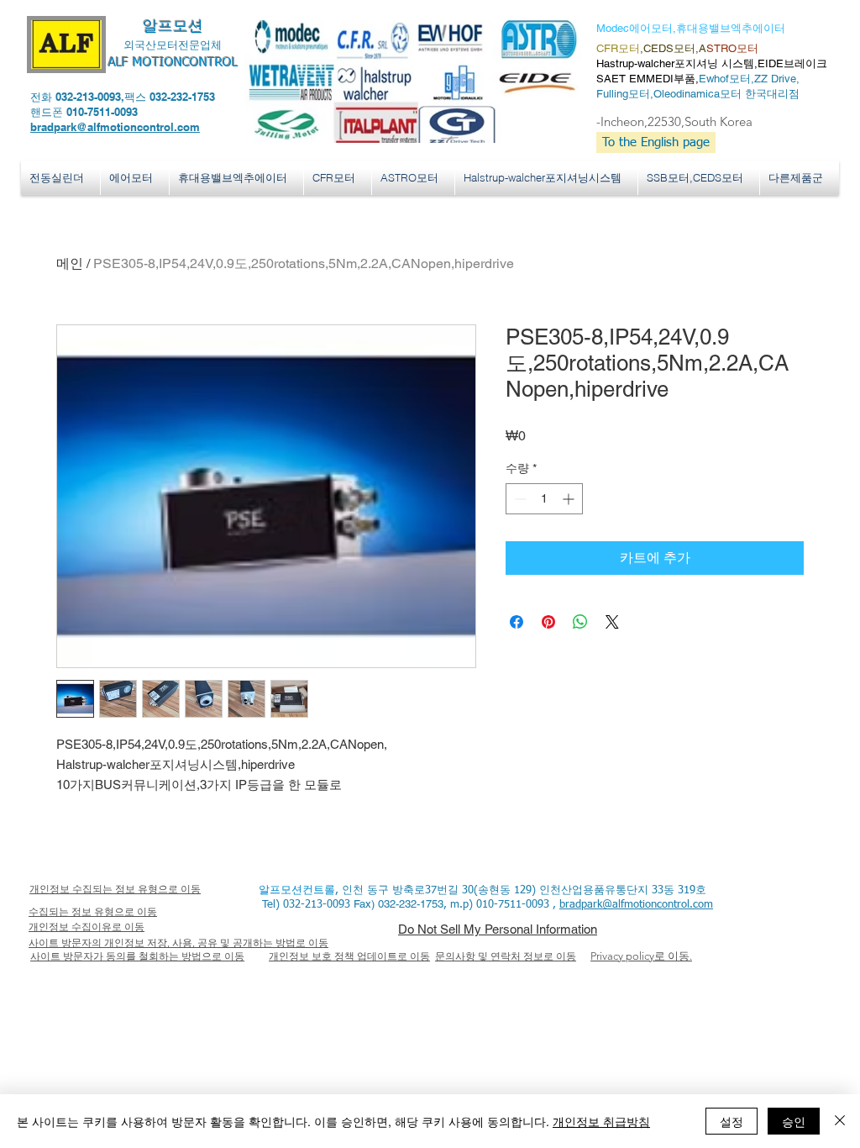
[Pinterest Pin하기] (548, 622)
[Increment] (569, 498)
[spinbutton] (544, 498)
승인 (793, 1121)
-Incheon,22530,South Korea (674, 121)
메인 (69, 263)
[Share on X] (612, 622)
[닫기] (840, 1121)
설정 (731, 1121)
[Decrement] (518, 498)
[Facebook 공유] (516, 622)
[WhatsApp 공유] (580, 622)
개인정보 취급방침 (601, 1121)
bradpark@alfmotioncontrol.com (115, 127)
